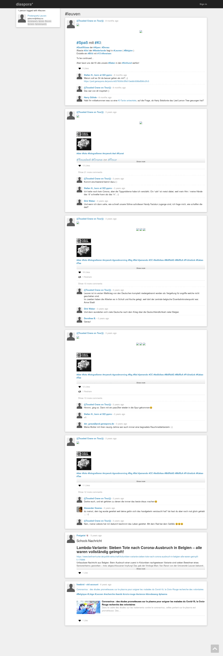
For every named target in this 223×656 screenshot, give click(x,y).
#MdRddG (169, 260)
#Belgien (128, 50)
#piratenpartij (41, 24)
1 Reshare (87, 276)
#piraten (31, 24)
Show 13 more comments (90, 398)
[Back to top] (215, 649)
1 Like (85, 572)
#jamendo (143, 260)
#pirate (41, 21)
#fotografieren (95, 153)
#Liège (90, 594)
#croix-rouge (129, 594)
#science (140, 594)
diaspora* (24, 4)
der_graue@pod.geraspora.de (99, 423)
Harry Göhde (90, 97)
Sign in (203, 4)
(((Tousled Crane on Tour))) (90, 20)
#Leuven (117, 50)
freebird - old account (87, 584)
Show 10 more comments (90, 283)
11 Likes (86, 485)
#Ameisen (106, 53)
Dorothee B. (90, 318)
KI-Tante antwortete (127, 100)
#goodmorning (119, 260)
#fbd (135, 260)
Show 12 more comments (90, 491)
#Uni (86, 50)
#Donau (105, 47)
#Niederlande (99, 50)
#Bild (90, 53)
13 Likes (86, 165)
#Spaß (82, 42)
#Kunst (120, 153)
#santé (119, 594)
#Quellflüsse (83, 47)
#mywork (107, 153)
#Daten (111, 62)
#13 (99, 53)
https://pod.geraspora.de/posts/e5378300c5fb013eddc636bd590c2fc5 (116, 81)
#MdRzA (179, 260)
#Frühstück (189, 260)
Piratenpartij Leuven (37, 15)
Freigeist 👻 (83, 535)
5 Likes (85, 68)
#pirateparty (33, 21)
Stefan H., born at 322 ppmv (98, 74)
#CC (151, 260)
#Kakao (199, 260)
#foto (84, 153)
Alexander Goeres (93, 507)
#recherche (109, 594)
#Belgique (82, 594)
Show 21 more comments (90, 172)
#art (114, 153)
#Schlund (127, 62)
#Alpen (96, 47)
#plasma (163, 594)
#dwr (79, 153)
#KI (98, 42)
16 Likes (86, 272)
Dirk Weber (90, 200)
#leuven (48, 21)
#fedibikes (158, 260)
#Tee (79, 263)
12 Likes (86, 386)
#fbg (130, 260)
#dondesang (152, 594)
